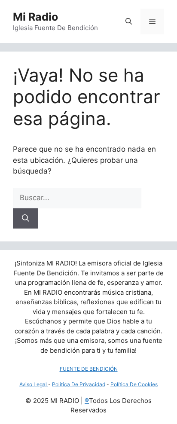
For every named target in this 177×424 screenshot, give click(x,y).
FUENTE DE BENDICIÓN (89, 369)
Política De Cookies (134, 384)
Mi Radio (35, 16)
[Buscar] (25, 218)
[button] (128, 21)
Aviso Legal (33, 384)
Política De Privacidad (78, 384)
